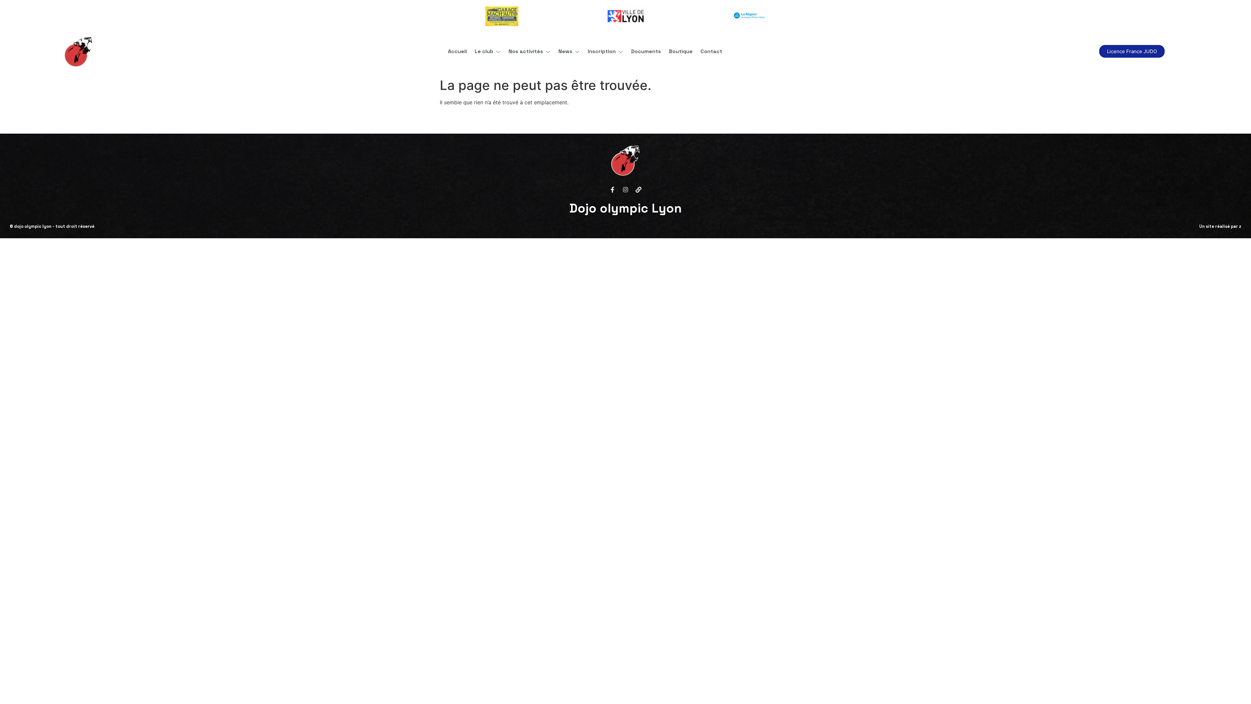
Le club (484, 51)
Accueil (457, 51)
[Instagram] (625, 190)
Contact (711, 51)
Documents (646, 51)
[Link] (638, 190)
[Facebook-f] (612, 190)
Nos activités (526, 51)
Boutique (681, 51)
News (565, 51)
